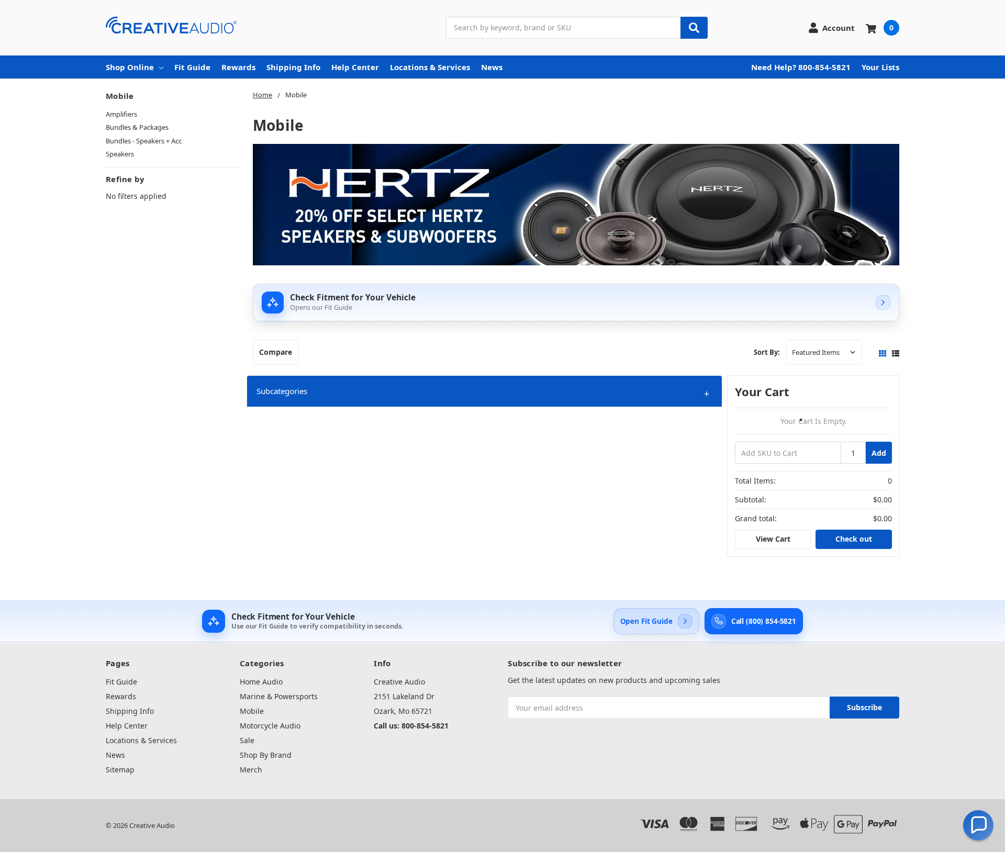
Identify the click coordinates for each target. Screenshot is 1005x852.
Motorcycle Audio (270, 726)
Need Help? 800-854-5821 (801, 67)
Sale (247, 740)
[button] (484, 391)
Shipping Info (293, 67)
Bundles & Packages (137, 127)
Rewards (238, 67)
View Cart (773, 539)
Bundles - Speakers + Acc (144, 140)
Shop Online (130, 67)
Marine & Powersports (279, 696)
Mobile (252, 711)
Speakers (120, 154)
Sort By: (767, 352)
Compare (275, 352)
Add (879, 453)
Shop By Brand (266, 755)
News (491, 67)
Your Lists (880, 67)
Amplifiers (121, 114)
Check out (853, 539)
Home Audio (261, 682)
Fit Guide (192, 67)
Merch (251, 770)
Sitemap (120, 770)
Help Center (355, 67)
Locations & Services (430, 67)
